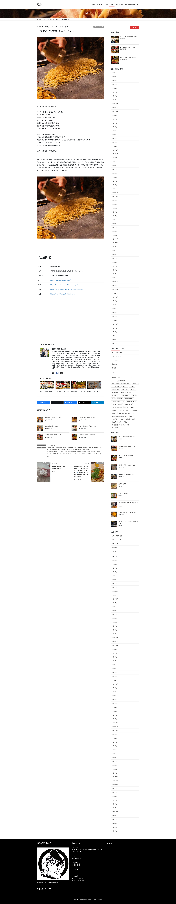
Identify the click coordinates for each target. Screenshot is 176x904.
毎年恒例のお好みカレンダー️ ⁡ (53, 417)
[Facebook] (57, 373)
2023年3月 (115, 223)
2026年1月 (115, 100)
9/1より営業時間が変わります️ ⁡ (46, 392)
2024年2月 (115, 185)
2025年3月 (115, 138)
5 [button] (72, 238)
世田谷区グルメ (62, 449)
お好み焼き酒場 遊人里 (85, 899)
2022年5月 (115, 262)
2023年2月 (115, 227)
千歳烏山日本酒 (72, 451)
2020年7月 (115, 308)
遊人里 (95, 453)
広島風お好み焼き (57, 453)
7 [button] (77, 238)
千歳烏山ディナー (131, 401)
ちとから (135, 383)
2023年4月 (115, 219)
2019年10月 (115, 324)
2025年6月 (115, 127)
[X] (53, 373)
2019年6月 (115, 339)
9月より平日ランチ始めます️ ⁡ (78, 391)
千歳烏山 (119, 398)
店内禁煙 (134, 410)
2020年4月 (115, 320)
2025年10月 (115, 111)
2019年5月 (115, 343)
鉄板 (120, 422)
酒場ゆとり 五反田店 (79, 880)
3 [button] (66, 238)
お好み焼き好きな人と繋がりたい (82, 447)
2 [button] (64, 238)
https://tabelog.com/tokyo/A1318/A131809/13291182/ (66, 289)
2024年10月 (115, 157)
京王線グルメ (70, 449)
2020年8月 (115, 304)
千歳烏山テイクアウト (52, 451)
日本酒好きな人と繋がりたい (73, 453)
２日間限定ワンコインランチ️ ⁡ (62, 391)
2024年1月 (115, 188)
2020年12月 (115, 289)
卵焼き (88, 451)
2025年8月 (115, 119)
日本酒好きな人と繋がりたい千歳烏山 (122, 416)
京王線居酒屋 (78, 449)
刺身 (113, 398)
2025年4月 (115, 134)
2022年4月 (115, 266)
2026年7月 (115, 76)
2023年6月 (115, 212)
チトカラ (132, 386)
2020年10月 (115, 297)
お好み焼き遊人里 (96, 447)
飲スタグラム (50, 456)
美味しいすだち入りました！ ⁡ (94, 391)
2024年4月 (115, 177)
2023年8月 (115, 204)
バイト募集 (54, 449)
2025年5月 (115, 130)
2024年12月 (115, 150)
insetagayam (59, 447)
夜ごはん (93, 451)
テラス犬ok (125, 389)
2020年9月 (115, 301)
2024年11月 (115, 154)
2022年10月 (115, 243)
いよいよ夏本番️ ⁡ (123, 493)
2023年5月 (115, 216)
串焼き (122, 392)
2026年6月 (115, 80)
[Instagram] (61, 373)
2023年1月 (115, 231)
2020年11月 (115, 293)
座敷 (64, 453)
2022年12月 (115, 235)
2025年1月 (115, 146)
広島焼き (49, 453)
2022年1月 (115, 277)
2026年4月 (115, 88)
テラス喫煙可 (115, 389)
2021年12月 (115, 281)
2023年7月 (115, 208)
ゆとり (49, 449)
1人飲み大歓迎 (51, 447)
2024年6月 (115, 169)
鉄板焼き (100, 453)
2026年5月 (115, 84)
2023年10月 (115, 196)
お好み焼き (70, 447)
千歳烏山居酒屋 (63, 451)
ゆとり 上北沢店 (77, 878)
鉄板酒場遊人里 (116, 425)
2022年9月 (115, 247)
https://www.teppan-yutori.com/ (60, 280)
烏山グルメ (115, 419)
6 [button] (75, 238)
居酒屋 (132, 407)
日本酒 (114, 368)
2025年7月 (115, 123)
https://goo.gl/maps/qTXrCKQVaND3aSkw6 (63, 294)
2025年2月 (115, 142)
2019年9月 (115, 328)
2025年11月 (115, 107)
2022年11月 (115, 239)
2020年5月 (115, 316)
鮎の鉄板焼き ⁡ (123, 484)
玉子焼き (90, 453)
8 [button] (80, 238)
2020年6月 (115, 312)
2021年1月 (115, 285)
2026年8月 (115, 72)
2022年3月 (115, 270)
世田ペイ (133, 389)
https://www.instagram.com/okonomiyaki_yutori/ (65, 284)
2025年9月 (115, 115)
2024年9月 (115, 161)
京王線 (129, 392)
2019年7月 (115, 335)
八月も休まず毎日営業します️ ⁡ (127, 474)
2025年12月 (115, 103)
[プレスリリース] (43, 468)
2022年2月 (115, 274)
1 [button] (61, 238)
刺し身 (134, 395)
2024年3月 (115, 181)
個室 (84, 449)
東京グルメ (84, 453)
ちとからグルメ (116, 386)
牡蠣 (122, 419)
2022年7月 (115, 254)
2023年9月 (115, 200)
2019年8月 (115, 332)
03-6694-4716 (76, 858)
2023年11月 (115, 192)
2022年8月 (115, 250)
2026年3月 (115, 92)
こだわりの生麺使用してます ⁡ (87, 417)
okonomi (65, 447)
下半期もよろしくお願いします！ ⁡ (128, 512)
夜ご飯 (98, 451)
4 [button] (69, 238)
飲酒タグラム (115, 428)
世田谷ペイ (115, 392)
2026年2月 (115, 96)
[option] (70, 208)
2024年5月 (115, 173)
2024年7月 (115, 165)
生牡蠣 (128, 419)
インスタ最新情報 (117, 352)
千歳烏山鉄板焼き (81, 451)
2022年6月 (115, 258)
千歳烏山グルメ (90, 449)
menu (134, 378)
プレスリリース (99, 26)
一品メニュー (116, 360)
